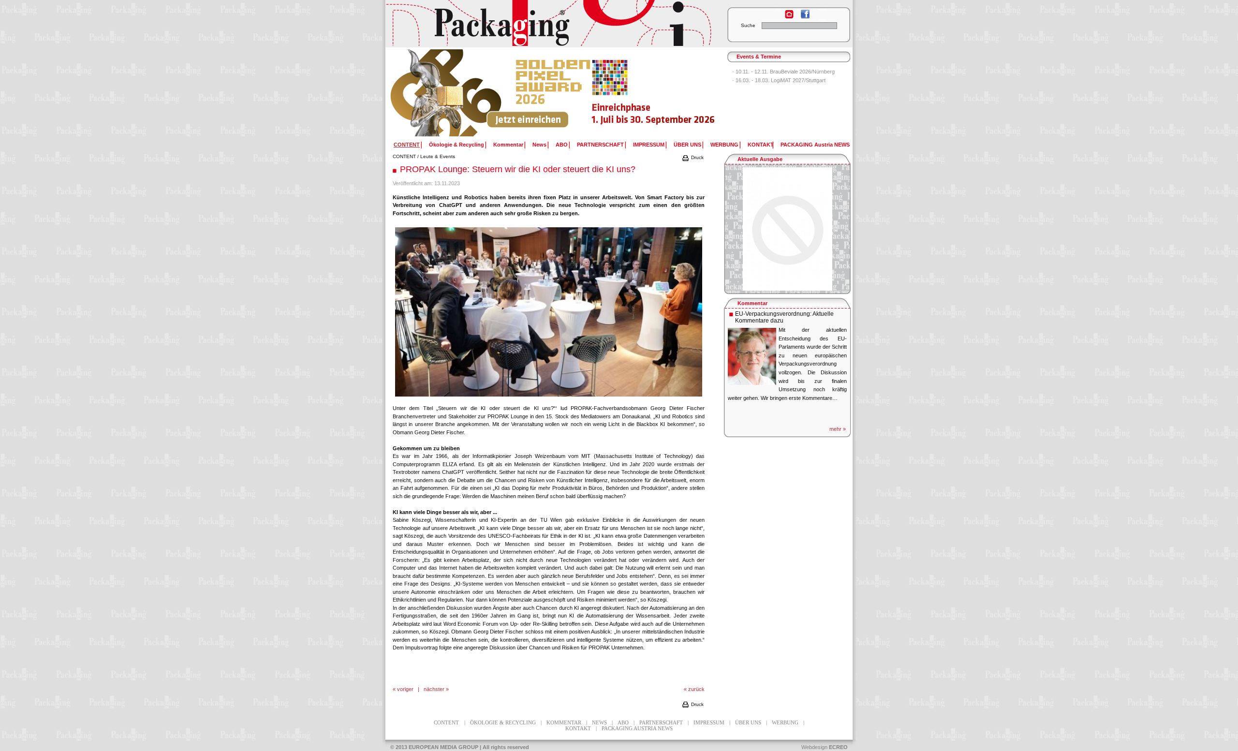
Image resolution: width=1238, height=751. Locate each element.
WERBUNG (724, 144)
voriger (405, 689)
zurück (696, 689)
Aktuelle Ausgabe (759, 159)
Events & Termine (759, 56)
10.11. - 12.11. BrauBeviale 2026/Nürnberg (785, 71)
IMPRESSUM (648, 144)
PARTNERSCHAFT (600, 144)
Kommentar (508, 144)
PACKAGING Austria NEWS (815, 144)
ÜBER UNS (687, 144)
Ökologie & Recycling (456, 144)
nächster (434, 689)
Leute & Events (437, 156)
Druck (697, 157)
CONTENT (404, 156)
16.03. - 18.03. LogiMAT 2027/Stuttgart (780, 80)
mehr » (837, 429)
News (539, 144)
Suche (748, 25)
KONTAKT (761, 144)
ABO (562, 144)
